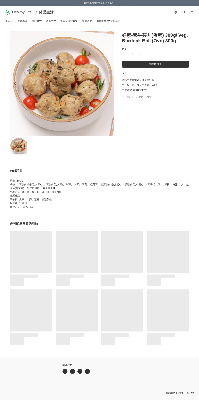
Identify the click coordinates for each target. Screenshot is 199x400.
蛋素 (140, 96)
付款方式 (37, 21)
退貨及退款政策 (69, 21)
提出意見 (190, 393)
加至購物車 (155, 64)
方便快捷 (128, 96)
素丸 (149, 96)
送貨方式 (51, 21)
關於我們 (87, 21)
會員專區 (22, 21)
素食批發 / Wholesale (108, 21)
